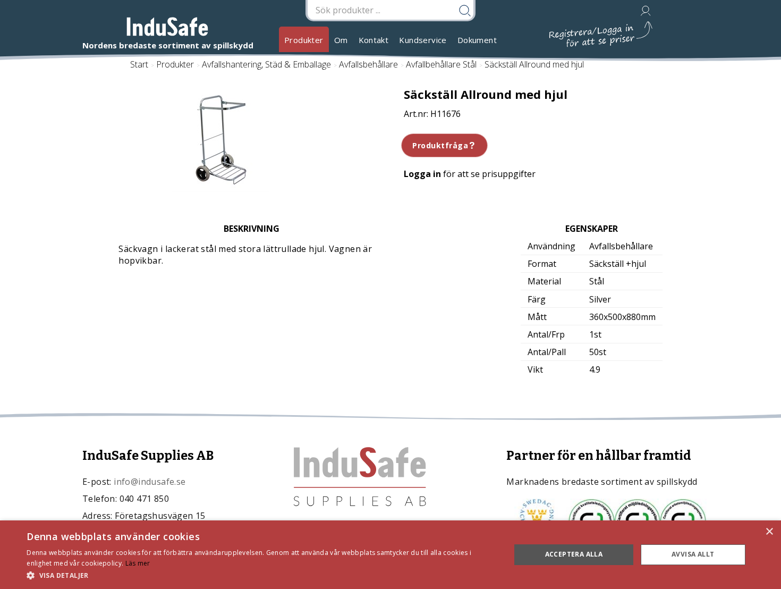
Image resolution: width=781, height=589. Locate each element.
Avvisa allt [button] (693, 554)
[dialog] (390, 554)
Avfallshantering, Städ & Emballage (266, 64)
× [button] (769, 532)
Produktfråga (440, 145)
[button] (261, 575)
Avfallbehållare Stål (441, 64)
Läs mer (137, 563)
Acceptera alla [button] (574, 554)
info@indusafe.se (149, 481)
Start (139, 64)
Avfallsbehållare (368, 64)
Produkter (304, 40)
